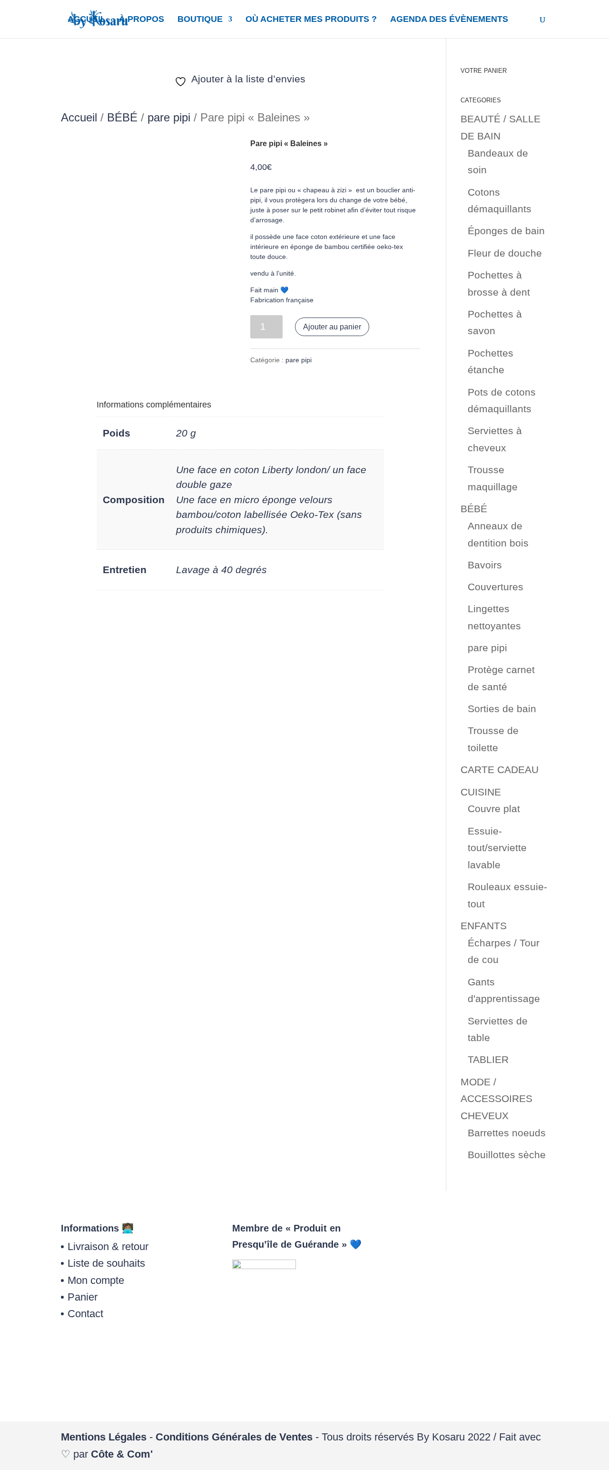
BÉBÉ (122, 117)
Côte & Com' (122, 1454)
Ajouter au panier (332, 327)
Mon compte (96, 1280)
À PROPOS (141, 20)
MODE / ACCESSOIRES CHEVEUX (496, 1098)
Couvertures (495, 586)
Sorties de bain (502, 708)
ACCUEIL (87, 20)
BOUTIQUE (200, 20)
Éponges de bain (506, 230)
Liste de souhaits (106, 1263)
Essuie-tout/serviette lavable (497, 847)
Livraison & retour (108, 1246)
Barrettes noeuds (507, 1132)
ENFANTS (484, 925)
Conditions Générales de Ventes (234, 1437)
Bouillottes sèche (507, 1154)
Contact (85, 1314)
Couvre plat (494, 808)
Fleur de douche (505, 253)
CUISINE (481, 791)
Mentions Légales (104, 1437)
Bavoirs (485, 564)
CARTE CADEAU (500, 769)
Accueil (79, 117)
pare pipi (168, 117)
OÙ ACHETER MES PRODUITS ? (311, 20)
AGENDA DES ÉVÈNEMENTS (449, 20)
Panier (83, 1297)
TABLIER (488, 1059)
